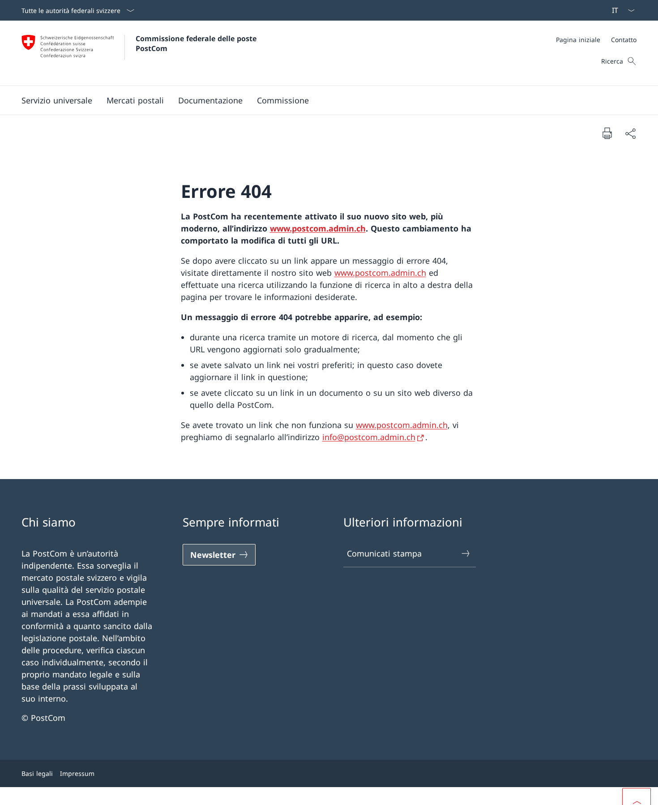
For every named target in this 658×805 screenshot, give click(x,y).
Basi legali (37, 773)
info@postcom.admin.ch (368, 437)
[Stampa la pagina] (607, 133)
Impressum (77, 773)
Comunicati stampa (384, 553)
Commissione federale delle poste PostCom (197, 43)
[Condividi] (630, 133)
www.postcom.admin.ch (318, 228)
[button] (56, 100)
